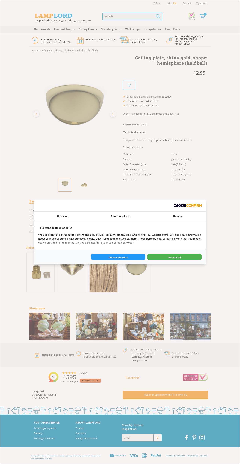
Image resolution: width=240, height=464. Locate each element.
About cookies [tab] (120, 216)
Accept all (174, 257)
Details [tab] (177, 216)
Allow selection (118, 257)
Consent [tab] (62, 216)
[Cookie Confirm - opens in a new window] (188, 205)
